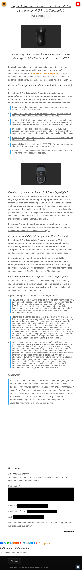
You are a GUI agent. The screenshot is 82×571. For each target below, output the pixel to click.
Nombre (12, 505)
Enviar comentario (69, 531)
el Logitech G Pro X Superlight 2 (46, 73)
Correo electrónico (17, 511)
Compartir (44, 543)
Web (10, 517)
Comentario (14, 486)
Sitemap (14, 561)
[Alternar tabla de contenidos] (47, 15)
